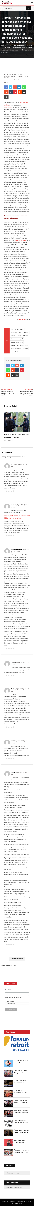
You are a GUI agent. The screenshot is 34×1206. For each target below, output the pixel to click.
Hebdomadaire (10, 1003)
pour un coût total (20, 240)
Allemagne (14, 332)
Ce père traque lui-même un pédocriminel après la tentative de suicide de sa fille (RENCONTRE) (22, 1102)
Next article (28, 389)
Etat (20, 332)
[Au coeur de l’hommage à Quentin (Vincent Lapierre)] (8, 1093)
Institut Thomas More (17, 342)
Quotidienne (10, 1001)
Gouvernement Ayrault (17, 339)
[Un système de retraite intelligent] (16, 1043)
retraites (25, 348)
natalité (13, 345)
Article (10, 45)
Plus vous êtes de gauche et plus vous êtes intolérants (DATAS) (21, 1121)
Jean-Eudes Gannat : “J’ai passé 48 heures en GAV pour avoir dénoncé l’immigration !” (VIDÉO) (21, 1072)
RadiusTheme (18, 1203)
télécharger (8, 107)
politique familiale (16, 348)
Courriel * (8, 990)
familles (13, 335)
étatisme (26, 332)
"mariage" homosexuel (17, 329)
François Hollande (23, 335)
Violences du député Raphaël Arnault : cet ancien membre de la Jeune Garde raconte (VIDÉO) (21, 1111)
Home (5, 45)
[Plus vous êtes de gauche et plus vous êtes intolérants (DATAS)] (8, 1123)
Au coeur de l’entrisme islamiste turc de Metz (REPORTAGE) (21, 1151)
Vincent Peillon (15, 352)
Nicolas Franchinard (22, 345)
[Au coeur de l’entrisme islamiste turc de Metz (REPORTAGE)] (8, 1152)
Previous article (7, 389)
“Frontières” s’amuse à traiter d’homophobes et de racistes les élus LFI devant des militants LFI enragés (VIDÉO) (21, 1131)
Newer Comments (16, 959)
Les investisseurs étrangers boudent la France (26, 394)
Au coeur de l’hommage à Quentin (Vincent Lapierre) (21, 1092)
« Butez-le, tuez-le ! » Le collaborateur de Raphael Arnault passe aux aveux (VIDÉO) (21, 1062)
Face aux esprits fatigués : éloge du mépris (7, 394)
